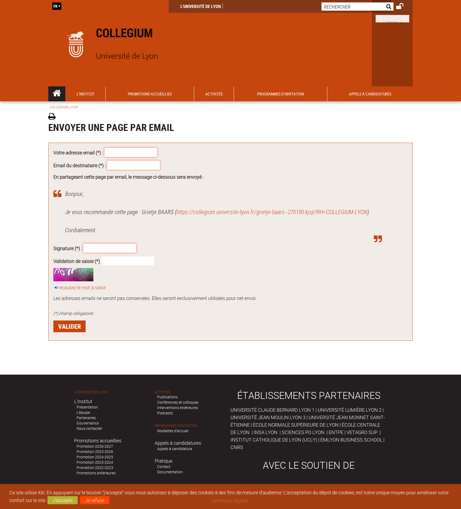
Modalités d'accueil (172, 430)
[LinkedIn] (392, 18)
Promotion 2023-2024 (95, 462)
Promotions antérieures (96, 472)
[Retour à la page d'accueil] (108, 43)
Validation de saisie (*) (76, 261)
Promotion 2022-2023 (95, 467)
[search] (357, 6)
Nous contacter (89, 428)
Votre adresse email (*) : (78, 152)
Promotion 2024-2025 (95, 456)
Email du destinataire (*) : (79, 165)
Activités (162, 392)
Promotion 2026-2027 (95, 446)
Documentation (170, 471)
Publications (167, 396)
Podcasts (165, 412)
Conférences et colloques (177, 402)
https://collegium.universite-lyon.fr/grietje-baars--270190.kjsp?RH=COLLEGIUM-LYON (272, 212)
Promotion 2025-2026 (95, 451)
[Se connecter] (403, 7)
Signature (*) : (67, 248)
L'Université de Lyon (200, 6)
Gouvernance (88, 423)
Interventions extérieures (177, 407)
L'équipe (83, 412)
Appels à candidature (174, 448)
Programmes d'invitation (176, 425)
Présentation (87, 407)
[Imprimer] (53, 117)
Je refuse (94, 500)
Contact (163, 466)
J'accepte (63, 500)
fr (55, 6)
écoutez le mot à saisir (82, 287)
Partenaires (86, 417)
